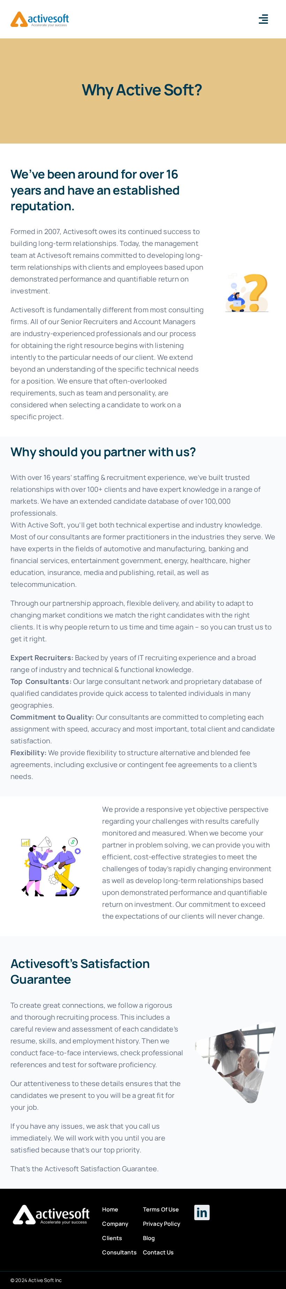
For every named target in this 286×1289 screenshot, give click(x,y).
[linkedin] (202, 1212)
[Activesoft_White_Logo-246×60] (51, 1208)
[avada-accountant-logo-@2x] (39, 15)
